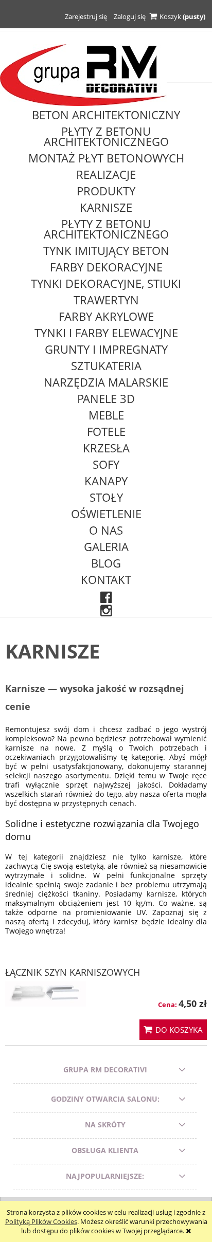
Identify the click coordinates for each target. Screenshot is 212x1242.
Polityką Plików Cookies (41, 1221)
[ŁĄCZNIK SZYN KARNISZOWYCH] (45, 994)
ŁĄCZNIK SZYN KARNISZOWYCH (72, 972)
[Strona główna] (83, 74)
